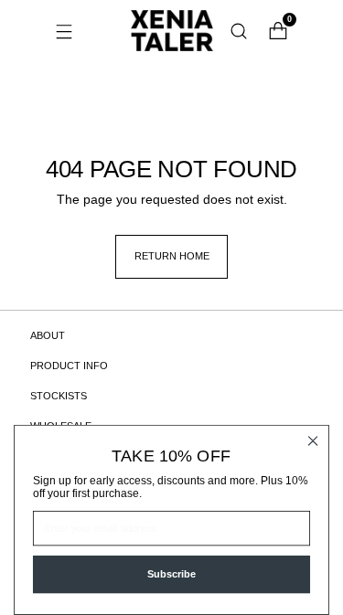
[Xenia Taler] (172, 30)
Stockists (58, 395)
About (47, 335)
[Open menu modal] (64, 30)
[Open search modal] (239, 30)
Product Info (69, 365)
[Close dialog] (313, 440)
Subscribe (171, 573)
